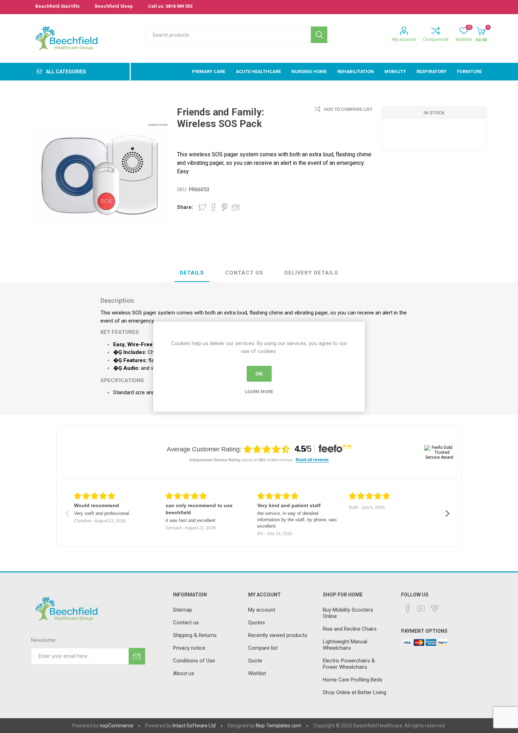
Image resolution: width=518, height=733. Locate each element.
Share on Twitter (202, 207)
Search (319, 34)
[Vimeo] (434, 608)
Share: (185, 207)
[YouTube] (421, 608)
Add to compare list (348, 109)
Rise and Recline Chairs (350, 629)
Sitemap (182, 610)
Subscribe (137, 656)
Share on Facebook (213, 207)
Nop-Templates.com (278, 725)
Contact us (186, 622)
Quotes (256, 622)
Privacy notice (189, 648)
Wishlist (257, 673)
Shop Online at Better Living (354, 692)
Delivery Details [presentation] (311, 273)
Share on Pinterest (224, 207)
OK (259, 374)
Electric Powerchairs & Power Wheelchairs (349, 663)
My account (404, 39)
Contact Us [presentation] (244, 273)
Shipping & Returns (195, 635)
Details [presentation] (192, 273)
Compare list (436, 39)
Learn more (259, 391)
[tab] (191, 273)
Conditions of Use (194, 660)
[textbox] (228, 34)
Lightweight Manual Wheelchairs (345, 644)
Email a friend (236, 207)
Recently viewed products (277, 635)
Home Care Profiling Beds (352, 680)
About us (183, 673)
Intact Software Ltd (194, 725)
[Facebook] (407, 608)
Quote (255, 660)
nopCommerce (116, 725)
